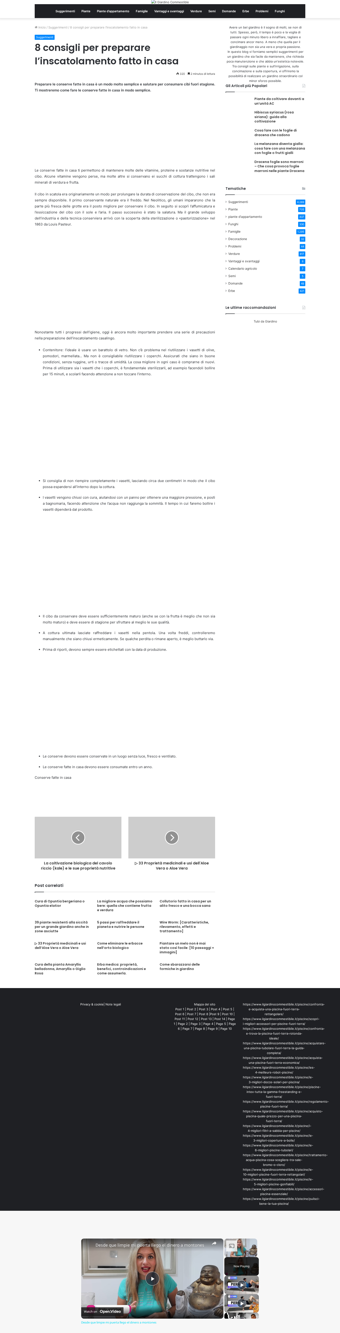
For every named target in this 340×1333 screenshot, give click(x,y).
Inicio (41, 27)
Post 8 (203, 1014)
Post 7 (191, 1014)
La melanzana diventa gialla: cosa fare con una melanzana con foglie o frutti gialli (279, 148)
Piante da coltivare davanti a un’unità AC (279, 101)
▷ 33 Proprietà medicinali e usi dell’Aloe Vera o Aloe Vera (60, 945)
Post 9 (214, 1014)
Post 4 (215, 1009)
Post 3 (203, 1009)
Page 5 (221, 1024)
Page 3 (196, 1024)
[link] (88, 1246)
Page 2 (183, 1024)
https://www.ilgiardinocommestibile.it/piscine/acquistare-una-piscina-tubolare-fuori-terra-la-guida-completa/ (284, 1048)
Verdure (196, 11)
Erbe (245, 11)
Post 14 (219, 1019)
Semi (212, 11)
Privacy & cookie (92, 1004)
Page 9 (213, 1028)
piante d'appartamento (245, 217)
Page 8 (200, 1028)
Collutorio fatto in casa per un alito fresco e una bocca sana (185, 903)
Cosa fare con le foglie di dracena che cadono (275, 132)
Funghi (280, 11)
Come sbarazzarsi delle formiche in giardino (180, 966)
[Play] (241, 1284)
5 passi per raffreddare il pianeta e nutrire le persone (120, 924)
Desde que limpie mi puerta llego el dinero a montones (150, 1245)
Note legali (113, 1004)
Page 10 (226, 1028)
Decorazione (237, 239)
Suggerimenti (65, 11)
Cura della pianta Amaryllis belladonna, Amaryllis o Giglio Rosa (60, 969)
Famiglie (142, 11)
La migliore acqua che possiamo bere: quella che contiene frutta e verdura (124, 905)
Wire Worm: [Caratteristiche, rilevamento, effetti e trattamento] (184, 926)
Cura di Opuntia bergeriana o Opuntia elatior (60, 903)
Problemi (262, 11)
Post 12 (193, 1019)
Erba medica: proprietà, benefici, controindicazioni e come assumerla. (121, 969)
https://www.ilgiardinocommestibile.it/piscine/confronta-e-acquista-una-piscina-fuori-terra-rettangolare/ (284, 1009)
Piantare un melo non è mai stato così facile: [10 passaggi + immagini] (187, 947)
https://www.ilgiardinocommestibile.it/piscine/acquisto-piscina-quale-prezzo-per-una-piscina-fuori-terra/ (283, 1116)
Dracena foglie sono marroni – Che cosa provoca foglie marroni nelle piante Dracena (279, 166)
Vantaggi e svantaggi (169, 11)
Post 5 (227, 1009)
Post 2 (191, 1009)
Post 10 (227, 1014)
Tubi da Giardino (265, 321)
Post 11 (180, 1019)
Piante (85, 11)
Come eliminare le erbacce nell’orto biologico (120, 945)
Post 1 (179, 1009)
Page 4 (208, 1024)
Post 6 (179, 1014)
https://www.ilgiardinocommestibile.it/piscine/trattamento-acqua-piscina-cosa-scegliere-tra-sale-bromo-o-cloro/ (285, 1160)
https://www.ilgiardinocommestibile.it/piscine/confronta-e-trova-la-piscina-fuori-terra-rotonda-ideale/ (284, 1033)
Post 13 (206, 1019)
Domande (229, 11)
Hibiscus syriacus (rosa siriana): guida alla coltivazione (274, 117)
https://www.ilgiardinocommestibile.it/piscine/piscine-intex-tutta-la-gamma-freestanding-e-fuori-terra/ (282, 1091)
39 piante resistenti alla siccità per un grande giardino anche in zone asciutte (62, 926)
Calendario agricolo (242, 268)
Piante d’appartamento (113, 11)
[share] (214, 1243)
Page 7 (187, 1028)
